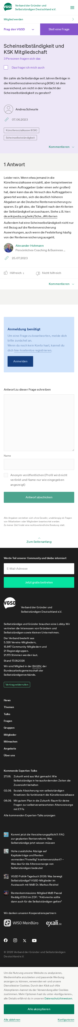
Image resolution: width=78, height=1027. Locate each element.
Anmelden (20, 361)
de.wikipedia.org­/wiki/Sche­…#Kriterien (30, 216)
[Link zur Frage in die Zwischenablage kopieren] (7, 119)
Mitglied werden (13, 19)
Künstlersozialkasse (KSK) (21, 130)
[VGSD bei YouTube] (34, 942)
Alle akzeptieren (39, 1009)
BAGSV (36, 666)
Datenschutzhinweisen (58, 998)
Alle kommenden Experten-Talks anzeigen (29, 815)
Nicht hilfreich (52, 273)
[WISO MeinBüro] (21, 924)
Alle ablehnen (12, 1019)
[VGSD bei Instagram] (15, 942)
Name (7, 455)
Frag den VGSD (14, 29)
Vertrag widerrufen (16, 684)
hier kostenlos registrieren (32, 350)
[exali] (54, 924)
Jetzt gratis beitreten (39, 582)
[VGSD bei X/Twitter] (24, 942)
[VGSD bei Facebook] (5, 942)
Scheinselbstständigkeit (20, 137)
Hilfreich (17, 273)
